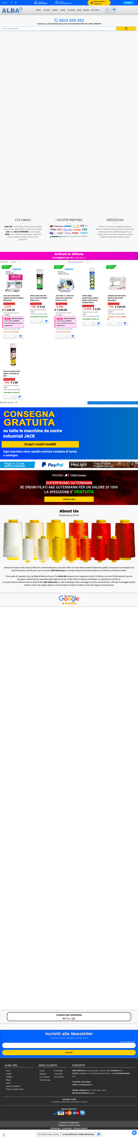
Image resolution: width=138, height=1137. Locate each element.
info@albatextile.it (65, 3)
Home (38, 10)
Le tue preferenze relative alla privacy (78, 1134)
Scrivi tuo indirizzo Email (128, 1042)
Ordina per (4, 262)
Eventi (63, 10)
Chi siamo (72, 10)
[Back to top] (133, 1132)
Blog (79, 10)
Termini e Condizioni (13, 1086)
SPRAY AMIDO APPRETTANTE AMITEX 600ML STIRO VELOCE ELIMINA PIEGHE (90, 299)
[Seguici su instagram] (15, 3)
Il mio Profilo (58, 1071)
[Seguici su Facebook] (11, 3)
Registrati (43, 1074)
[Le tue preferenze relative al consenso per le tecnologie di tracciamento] (4, 1135)
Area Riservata (45, 1080)
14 (125, 403)
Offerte (55, 10)
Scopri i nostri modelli (40, 444)
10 (111, 403)
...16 (132, 403)
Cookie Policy (68, 1128)
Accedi (42, 1071)
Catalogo (9, 1077)
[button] (126, 28)
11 (114, 403)
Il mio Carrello (44, 1077)
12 (118, 403)
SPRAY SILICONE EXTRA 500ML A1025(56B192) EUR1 (11, 373)
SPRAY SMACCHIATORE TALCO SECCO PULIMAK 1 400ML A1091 (39, 298)
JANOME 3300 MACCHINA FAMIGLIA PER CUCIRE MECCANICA (117, 298)
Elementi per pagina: (76, 262)
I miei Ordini (58, 1074)
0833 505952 (86, 1082)
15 (129, 403)
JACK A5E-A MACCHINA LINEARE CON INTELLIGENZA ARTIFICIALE (13, 298)
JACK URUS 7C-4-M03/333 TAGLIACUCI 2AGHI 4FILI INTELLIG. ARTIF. (64, 298)
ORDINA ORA (69, 499)
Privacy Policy (56, 1128)
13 (121, 403)
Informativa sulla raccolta (48, 1134)
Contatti (86, 10)
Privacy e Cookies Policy (15, 1089)
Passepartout (73, 1123)
